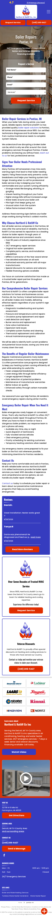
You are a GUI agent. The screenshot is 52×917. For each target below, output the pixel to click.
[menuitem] (16, 892)
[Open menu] (48, 12)
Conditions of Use (37, 907)
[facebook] (4, 855)
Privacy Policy (5, 907)
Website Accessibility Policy (32, 909)
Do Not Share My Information (21, 907)
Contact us (7, 483)
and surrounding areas (13, 831)
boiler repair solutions (28, 127)
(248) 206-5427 (10, 842)
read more (36, 537)
